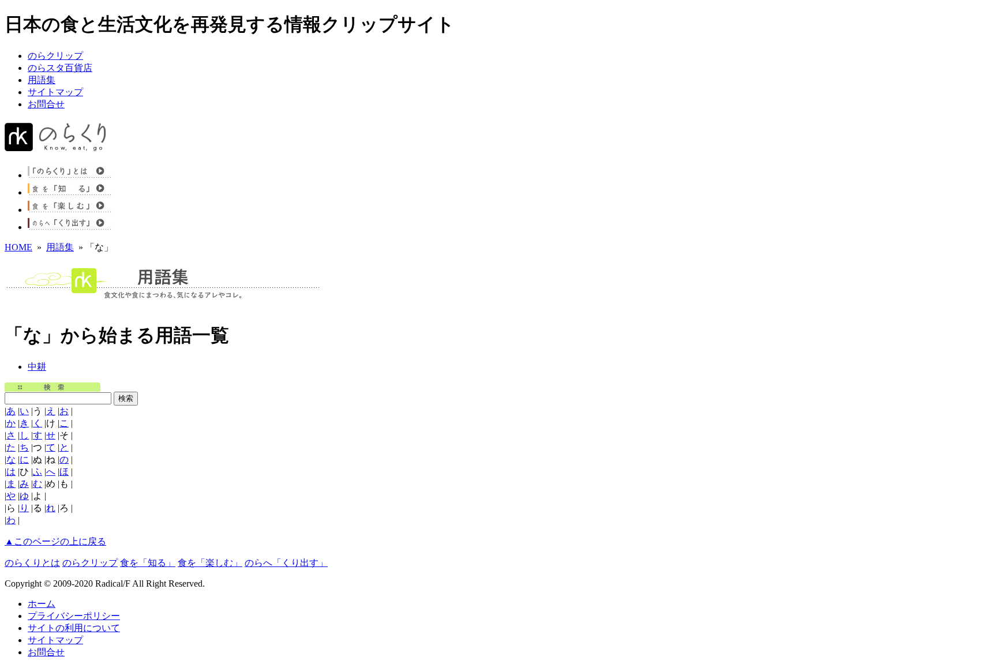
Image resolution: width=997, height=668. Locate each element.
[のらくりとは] (77, 175)
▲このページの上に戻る (55, 541)
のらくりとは (32, 563)
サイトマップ (55, 92)
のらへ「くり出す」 (286, 563)
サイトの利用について (74, 628)
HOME (18, 247)
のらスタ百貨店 (60, 68)
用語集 (41, 80)
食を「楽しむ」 (210, 563)
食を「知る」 (147, 563)
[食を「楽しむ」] (77, 210)
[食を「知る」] (77, 192)
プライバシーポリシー (74, 616)
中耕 (37, 366)
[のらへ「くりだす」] (77, 227)
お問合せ (46, 104)
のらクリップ (55, 56)
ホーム (41, 604)
